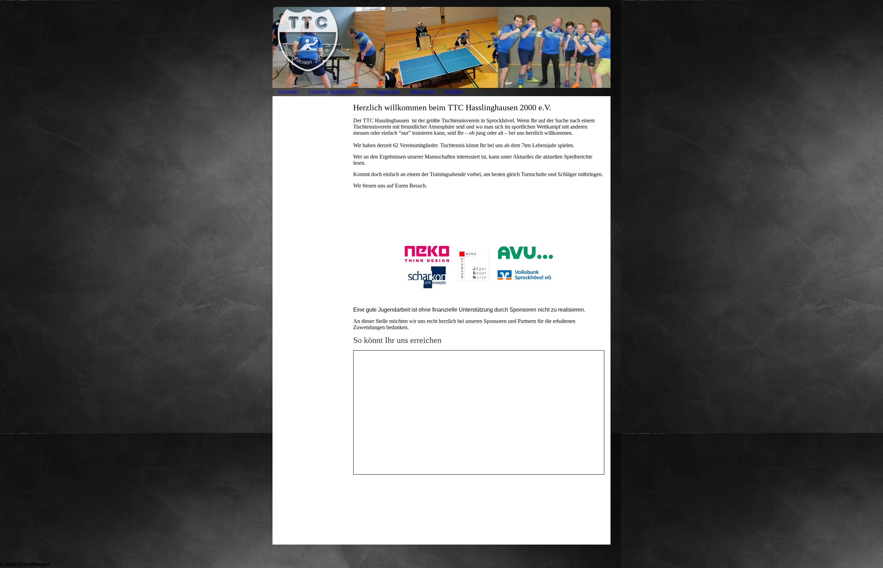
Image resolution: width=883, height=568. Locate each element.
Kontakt (453, 92)
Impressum (422, 92)
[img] (441, 47)
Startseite (287, 92)
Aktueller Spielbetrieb (332, 92)
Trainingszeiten (382, 92)
